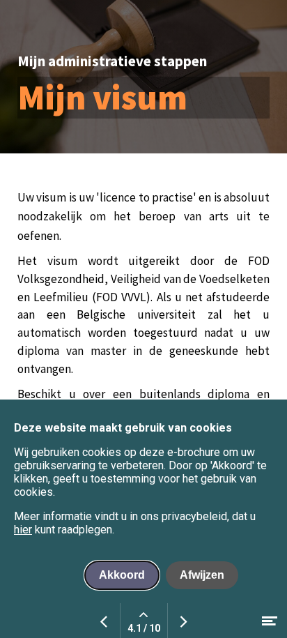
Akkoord (122, 575)
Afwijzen (202, 575)
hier (23, 529)
